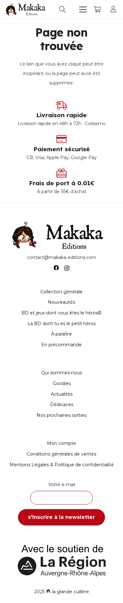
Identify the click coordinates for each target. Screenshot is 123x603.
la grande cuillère (70, 591)
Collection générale (61, 292)
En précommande (61, 344)
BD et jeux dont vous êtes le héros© (61, 313)
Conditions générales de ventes (61, 454)
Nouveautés (61, 302)
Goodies (62, 383)
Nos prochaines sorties (61, 415)
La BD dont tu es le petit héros (61, 323)
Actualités (62, 394)
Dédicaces (61, 404)
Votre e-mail (61, 484)
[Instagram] (66, 268)
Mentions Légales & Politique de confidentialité (61, 465)
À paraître (61, 334)
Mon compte (61, 443)
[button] (62, 9)
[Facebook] (56, 268)
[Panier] (97, 9)
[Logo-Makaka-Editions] (26, 9)
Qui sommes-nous (61, 373)
